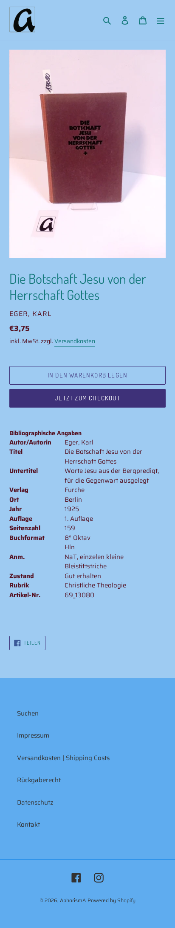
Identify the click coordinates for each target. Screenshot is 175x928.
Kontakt (28, 824)
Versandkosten (74, 341)
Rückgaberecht (39, 780)
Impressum (33, 735)
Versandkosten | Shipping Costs (63, 758)
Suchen (28, 713)
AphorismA (73, 900)
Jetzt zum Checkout (87, 398)
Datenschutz (35, 802)
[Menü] (160, 20)
